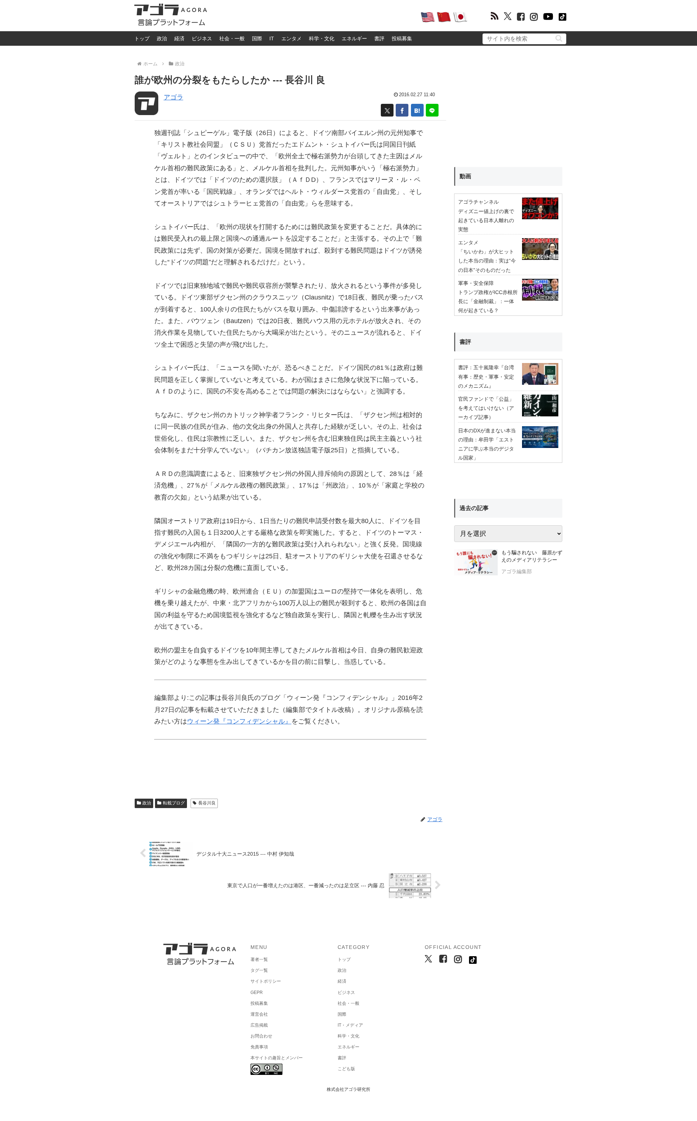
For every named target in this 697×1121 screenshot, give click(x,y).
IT (271, 38)
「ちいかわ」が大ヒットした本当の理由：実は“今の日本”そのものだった (487, 261)
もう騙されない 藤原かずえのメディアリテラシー (531, 556)
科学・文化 (321, 38)
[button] (559, 38)
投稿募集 (402, 38)
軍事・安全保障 (476, 283)
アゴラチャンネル (478, 202)
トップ (142, 38)
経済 (179, 38)
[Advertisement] (313, 17)
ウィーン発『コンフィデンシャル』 (239, 721)
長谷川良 (207, 803)
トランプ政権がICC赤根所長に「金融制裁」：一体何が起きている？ (488, 301)
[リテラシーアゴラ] (475, 563)
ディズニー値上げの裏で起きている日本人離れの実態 (486, 220)
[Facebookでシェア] (402, 110)
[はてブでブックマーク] (417, 110)
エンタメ (291, 38)
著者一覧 (259, 959)
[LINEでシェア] (432, 110)
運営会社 (259, 1014)
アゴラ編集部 (516, 571)
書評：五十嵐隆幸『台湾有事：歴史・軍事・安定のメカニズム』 (486, 376)
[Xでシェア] (387, 110)
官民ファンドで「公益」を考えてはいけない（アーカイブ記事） (486, 408)
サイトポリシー (265, 981)
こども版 (346, 1068)
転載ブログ (174, 803)
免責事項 (259, 1046)
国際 (257, 38)
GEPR (256, 992)
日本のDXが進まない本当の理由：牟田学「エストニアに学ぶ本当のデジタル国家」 (487, 444)
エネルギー (354, 38)
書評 (379, 38)
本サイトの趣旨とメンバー (276, 1057)
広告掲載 (259, 1025)
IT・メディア (350, 1025)
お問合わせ (261, 1036)
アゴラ (173, 97)
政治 (162, 38)
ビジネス (202, 38)
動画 (465, 176)
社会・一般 (232, 38)
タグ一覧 (259, 970)
